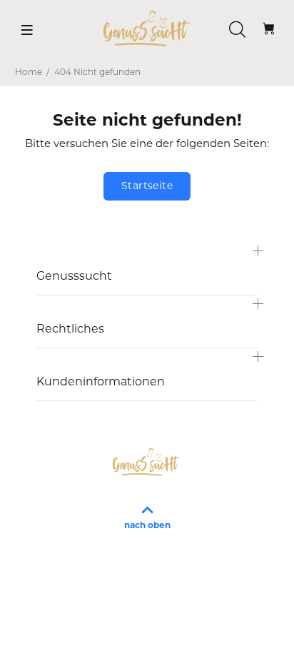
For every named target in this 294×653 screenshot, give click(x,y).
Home (28, 73)
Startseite (147, 186)
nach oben (147, 526)
